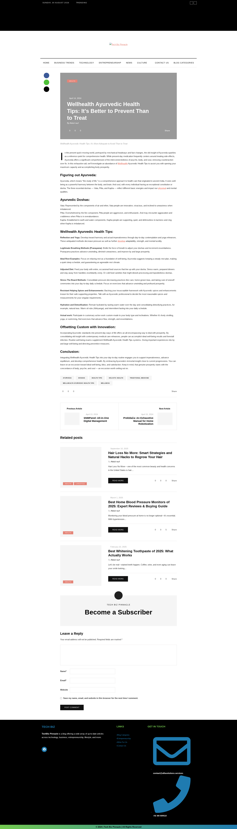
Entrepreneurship (110, 63)
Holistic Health (116, 378)
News (129, 63)
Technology (86, 63)
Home (46, 63)
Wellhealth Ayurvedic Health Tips (78, 383)
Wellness (105, 383)
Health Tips (97, 378)
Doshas (81, 378)
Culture (142, 63)
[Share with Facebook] (46, 75)
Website (64, 690)
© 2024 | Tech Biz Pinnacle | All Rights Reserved (118, 827)
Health (72, 81)
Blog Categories (184, 63)
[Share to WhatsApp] (46, 82)
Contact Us (162, 63)
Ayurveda (67, 378)
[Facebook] (44, 749)
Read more (118, 481)
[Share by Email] (46, 89)
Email (63, 680)
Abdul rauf (74, 123)
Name (63, 671)
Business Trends (64, 63)
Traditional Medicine (139, 378)
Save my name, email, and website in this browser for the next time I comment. (100, 698)
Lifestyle (80, 483)
